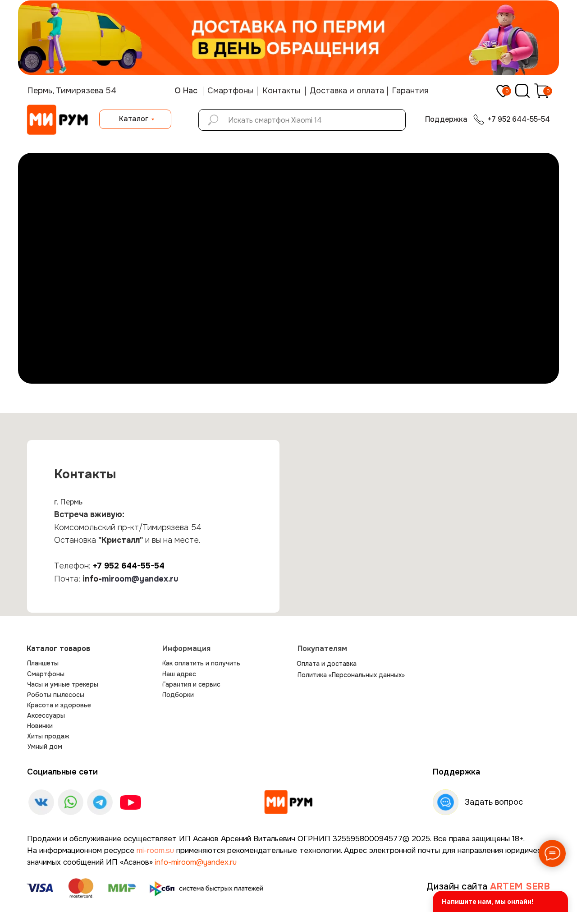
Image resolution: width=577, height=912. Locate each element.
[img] (288, 802)
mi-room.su (155, 850)
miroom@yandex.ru (140, 579)
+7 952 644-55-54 (129, 566)
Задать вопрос (494, 802)
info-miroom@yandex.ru (196, 862)
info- (92, 579)
